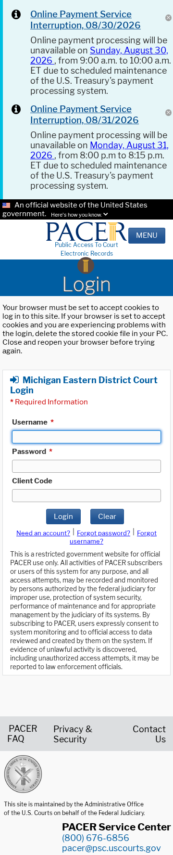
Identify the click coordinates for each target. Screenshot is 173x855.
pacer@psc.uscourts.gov (111, 848)
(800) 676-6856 (95, 838)
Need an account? (43, 533)
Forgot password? (103, 533)
